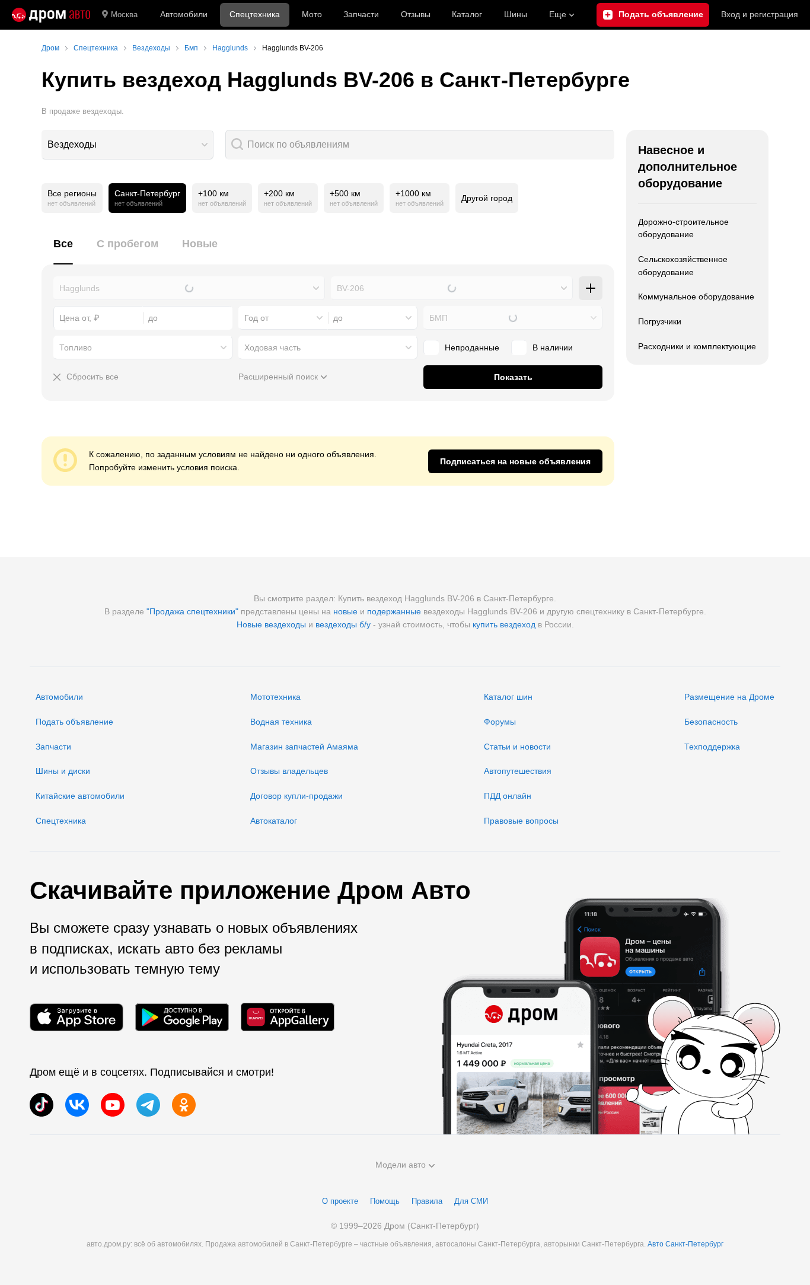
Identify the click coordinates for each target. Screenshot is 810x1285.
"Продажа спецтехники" (192, 611)
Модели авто (400, 1164)
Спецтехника (61, 820)
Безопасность (711, 721)
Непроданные (472, 347)
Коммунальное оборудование (696, 296)
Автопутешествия (517, 771)
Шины (515, 14)
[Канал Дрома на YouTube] (113, 1105)
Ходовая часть (272, 347)
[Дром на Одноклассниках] (184, 1105)
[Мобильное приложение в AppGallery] (287, 1017)
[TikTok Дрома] (41, 1105)
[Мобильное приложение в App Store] (76, 1017)
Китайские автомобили (80, 796)
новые (345, 611)
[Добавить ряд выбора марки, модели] (590, 288)
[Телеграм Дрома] (148, 1105)
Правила (427, 1201)
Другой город (486, 198)
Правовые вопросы (521, 820)
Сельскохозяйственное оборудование (683, 265)
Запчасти (361, 14)
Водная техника (281, 721)
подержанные (394, 611)
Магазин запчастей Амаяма (304, 746)
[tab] (63, 250)
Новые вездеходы (271, 624)
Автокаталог (273, 820)
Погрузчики (659, 321)
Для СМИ (471, 1201)
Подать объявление (74, 721)
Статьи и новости (517, 746)
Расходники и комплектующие (697, 346)
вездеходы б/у (343, 624)
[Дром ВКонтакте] (77, 1105)
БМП (438, 318)
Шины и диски (63, 771)
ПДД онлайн (507, 796)
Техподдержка (712, 746)
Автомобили (184, 14)
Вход (759, 14)
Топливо (75, 347)
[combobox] (127, 145)
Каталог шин (508, 697)
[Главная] (51, 15)
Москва (124, 14)
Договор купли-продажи (296, 796)
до (338, 318)
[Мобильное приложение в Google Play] (182, 1017)
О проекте (340, 1201)
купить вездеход (504, 624)
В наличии (552, 347)
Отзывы (415, 14)
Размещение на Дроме (729, 697)
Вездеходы (72, 144)
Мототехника (275, 697)
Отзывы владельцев (289, 771)
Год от (256, 318)
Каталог (467, 14)
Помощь (385, 1201)
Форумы (500, 721)
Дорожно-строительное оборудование (683, 228)
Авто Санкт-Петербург (685, 1244)
